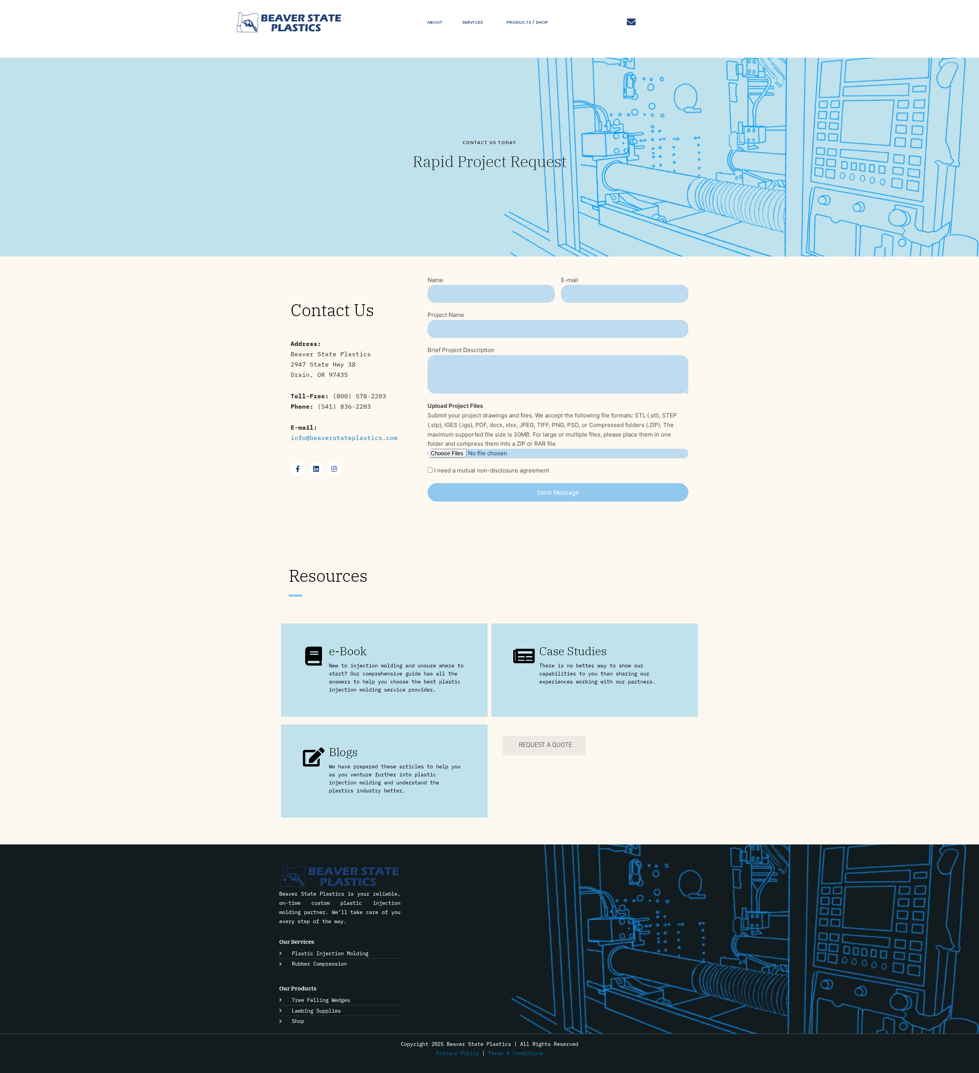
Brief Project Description (461, 350)
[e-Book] (313, 656)
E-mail (569, 280)
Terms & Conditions (515, 1053)
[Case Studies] (523, 656)
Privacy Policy (457, 1053)
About (435, 22)
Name (435, 280)
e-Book (348, 650)
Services (472, 22)
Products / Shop (527, 22)
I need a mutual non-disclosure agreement (491, 470)
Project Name (446, 314)
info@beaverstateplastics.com (344, 438)
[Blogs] (313, 756)
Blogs (343, 751)
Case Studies (573, 650)
